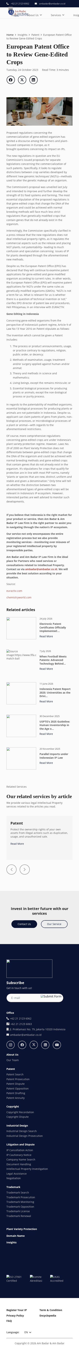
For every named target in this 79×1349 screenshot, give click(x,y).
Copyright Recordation (20, 1112)
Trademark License (18, 1211)
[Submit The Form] (51, 996)
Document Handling (18, 1164)
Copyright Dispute (17, 1116)
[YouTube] (57, 1045)
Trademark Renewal (18, 1216)
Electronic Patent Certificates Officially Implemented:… (53, 627)
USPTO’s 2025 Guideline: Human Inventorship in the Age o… (55, 725)
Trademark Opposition (20, 1206)
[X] (34, 1045)
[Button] (11, 869)
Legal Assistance (16, 1173)
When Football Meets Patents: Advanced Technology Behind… (53, 660)
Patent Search (15, 1074)
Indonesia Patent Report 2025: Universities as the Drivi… (55, 692)
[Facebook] (22, 1045)
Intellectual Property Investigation (27, 1169)
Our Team (12, 1060)
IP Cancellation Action (19, 1150)
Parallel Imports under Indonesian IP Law (54, 755)
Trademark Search (17, 1192)
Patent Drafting (15, 1093)
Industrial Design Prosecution (24, 1136)
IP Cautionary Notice (18, 1155)
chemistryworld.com (18, 597)
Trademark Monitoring (20, 1202)
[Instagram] (10, 1045)
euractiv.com (14, 591)
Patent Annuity (15, 1098)
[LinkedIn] (45, 1045)
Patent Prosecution (18, 1079)
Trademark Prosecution (20, 1197)
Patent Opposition (17, 1088)
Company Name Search (20, 1159)
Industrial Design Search (21, 1131)
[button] (41, 15)
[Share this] (11, 80)
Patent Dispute (15, 1083)
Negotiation (13, 1178)
